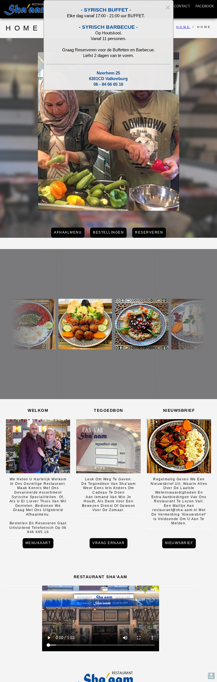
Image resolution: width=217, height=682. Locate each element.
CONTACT (182, 6)
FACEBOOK (205, 6)
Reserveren (149, 232)
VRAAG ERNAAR (108, 543)
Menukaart (38, 543)
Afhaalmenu (68, 232)
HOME (183, 26)
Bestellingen (108, 232)
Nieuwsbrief (179, 543)
